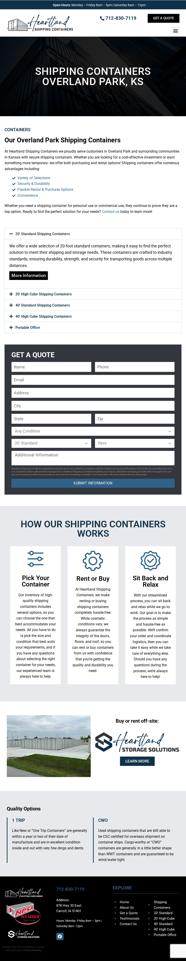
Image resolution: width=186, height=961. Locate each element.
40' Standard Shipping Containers (42, 305)
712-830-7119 (70, 889)
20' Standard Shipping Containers (42, 234)
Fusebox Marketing (32, 950)
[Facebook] (60, 936)
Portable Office (27, 327)
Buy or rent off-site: (137, 721)
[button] (175, 30)
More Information (28, 275)
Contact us (110, 211)
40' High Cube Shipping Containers (43, 316)
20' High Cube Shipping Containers (43, 294)
